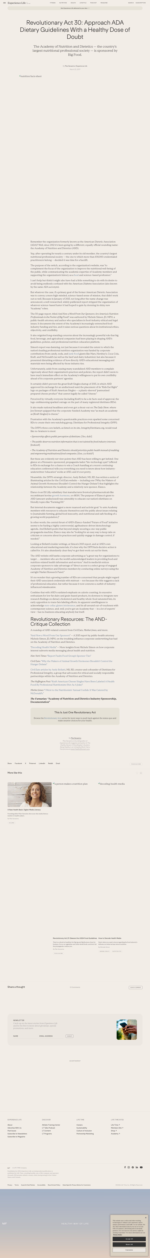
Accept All (129, 1239)
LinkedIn (42, 763)
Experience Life (81, 66)
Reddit (50, 763)
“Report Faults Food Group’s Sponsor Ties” (69, 656)
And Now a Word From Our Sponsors (50, 635)
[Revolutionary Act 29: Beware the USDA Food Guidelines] (75, 866)
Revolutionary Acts (53, 718)
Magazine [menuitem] (104, 3)
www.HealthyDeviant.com (80, 749)
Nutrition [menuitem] (63, 3)
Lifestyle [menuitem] (83, 3)
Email (58, 763)
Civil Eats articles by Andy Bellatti (48, 669)
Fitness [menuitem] (53, 3)
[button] (4, 3)
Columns (11, 822)
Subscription (141, 3)
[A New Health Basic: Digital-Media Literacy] (30, 801)
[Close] (146, 1217)
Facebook (18, 763)
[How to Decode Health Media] (120, 865)
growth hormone (61, 495)
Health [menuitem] (73, 3)
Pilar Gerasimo (70, 66)
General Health (104, 951)
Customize (129, 1250)
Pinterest (32, 763)
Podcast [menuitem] (93, 3)
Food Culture (136, 764)
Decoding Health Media (43, 647)
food (76, 275)
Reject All (129, 1244)
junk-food (74, 353)
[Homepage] (19, 3)
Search (131, 3)
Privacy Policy (117, 1234)
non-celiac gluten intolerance (60, 605)
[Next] (141, 773)
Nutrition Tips (116, 951)
